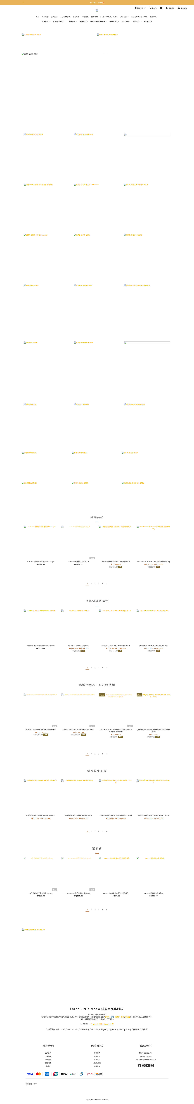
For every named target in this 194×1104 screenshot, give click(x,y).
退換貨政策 (97, 1063)
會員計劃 (48, 1059)
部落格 (48, 1066)
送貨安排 (54, 16)
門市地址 (45, 16)
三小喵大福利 (65, 16)
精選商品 (85, 16)
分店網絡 (48, 1056)
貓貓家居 (83, 21)
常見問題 (97, 1053)
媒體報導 (48, 1063)
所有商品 (76, 16)
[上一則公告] (23, 2)
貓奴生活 (136, 21)
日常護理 (125, 21)
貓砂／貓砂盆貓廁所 (97, 21)
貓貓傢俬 (153, 16)
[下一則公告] (171, 2)
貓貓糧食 (45, 21)
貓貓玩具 (72, 21)
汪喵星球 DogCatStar (139, 16)
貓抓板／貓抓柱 (58, 21)
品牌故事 (48, 1053)
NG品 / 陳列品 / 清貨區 (109, 16)
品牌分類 (123, 16)
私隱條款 (97, 1066)
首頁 (37, 16)
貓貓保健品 (114, 21)
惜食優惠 (94, 16)
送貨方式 (97, 1056)
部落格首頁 (148, 21)
